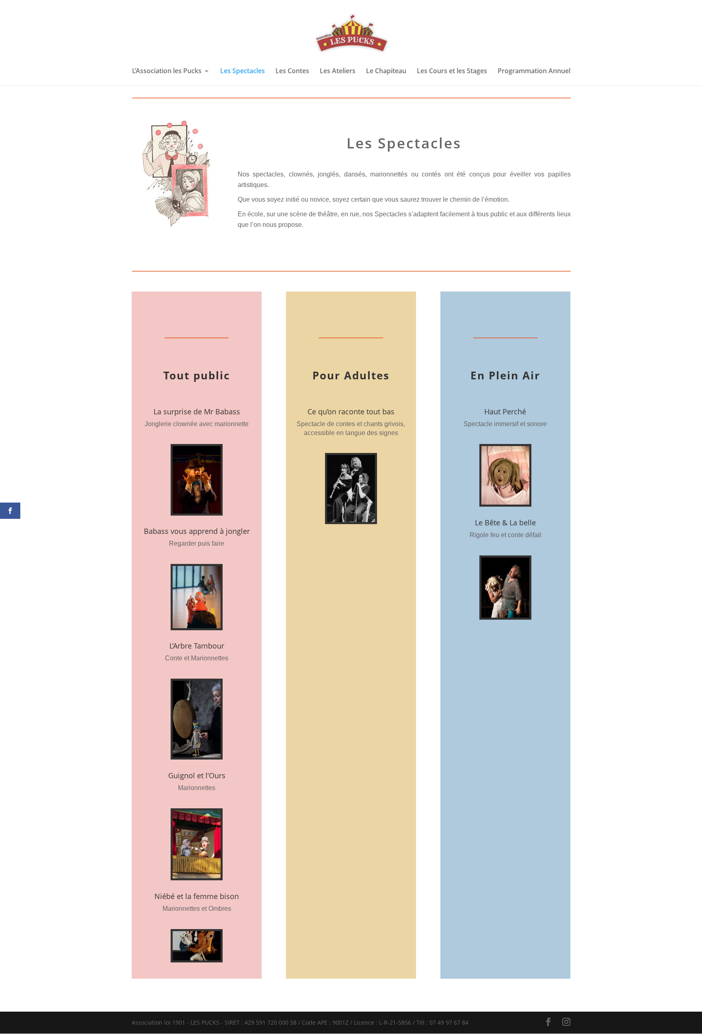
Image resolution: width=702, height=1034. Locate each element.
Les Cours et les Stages (452, 71)
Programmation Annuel (534, 71)
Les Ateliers (337, 71)
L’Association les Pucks (167, 71)
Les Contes (292, 71)
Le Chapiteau (386, 71)
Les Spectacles (242, 71)
